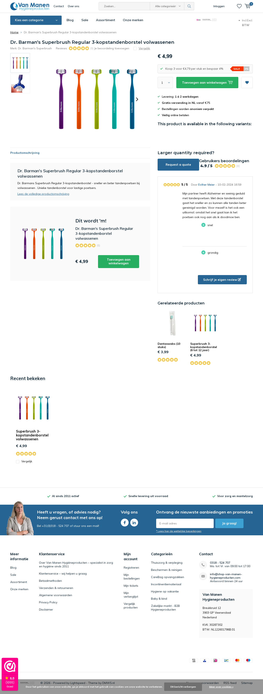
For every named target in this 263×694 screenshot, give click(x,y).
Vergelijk (26, 461)
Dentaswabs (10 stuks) (169, 345)
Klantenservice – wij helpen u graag (63, 573)
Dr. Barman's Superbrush (35, 48)
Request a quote (178, 165)
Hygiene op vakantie (165, 591)
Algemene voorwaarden (55, 595)
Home (14, 32)
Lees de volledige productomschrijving (43, 194)
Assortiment (105, 20)
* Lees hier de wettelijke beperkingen (178, 531)
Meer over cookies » (221, 686)
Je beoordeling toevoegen (111, 48)
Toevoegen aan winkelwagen (118, 261)
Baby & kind (159, 598)
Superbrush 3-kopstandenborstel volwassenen (32, 435)
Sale (84, 20)
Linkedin (134, 522)
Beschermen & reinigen (166, 570)
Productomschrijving (24, 153)
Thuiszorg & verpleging (166, 562)
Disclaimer (46, 609)
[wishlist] (239, 6)
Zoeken (189, 6)
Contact (59, 6)
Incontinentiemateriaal (166, 584)
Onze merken (133, 20)
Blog (70, 20)
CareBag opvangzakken (167, 577)
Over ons (73, 6)
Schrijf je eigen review (220, 280)
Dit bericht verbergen (183, 686)
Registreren (131, 567)
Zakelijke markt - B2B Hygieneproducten (165, 607)
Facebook (125, 522)
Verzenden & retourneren (56, 588)
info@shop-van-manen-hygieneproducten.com (226, 576)
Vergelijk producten (131, 605)
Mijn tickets (131, 586)
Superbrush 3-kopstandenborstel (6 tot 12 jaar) (203, 347)
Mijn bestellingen (132, 576)
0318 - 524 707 (220, 562)
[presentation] (137, 99)
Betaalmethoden (50, 581)
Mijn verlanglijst (131, 594)
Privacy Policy (48, 602)
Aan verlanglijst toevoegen (247, 82)
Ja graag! (229, 523)
